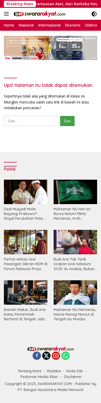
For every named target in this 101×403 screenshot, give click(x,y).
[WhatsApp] (65, 356)
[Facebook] (37, 356)
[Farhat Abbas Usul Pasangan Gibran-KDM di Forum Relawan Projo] (25, 242)
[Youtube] (56, 356)
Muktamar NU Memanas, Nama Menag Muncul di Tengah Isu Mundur (75, 314)
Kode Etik (75, 371)
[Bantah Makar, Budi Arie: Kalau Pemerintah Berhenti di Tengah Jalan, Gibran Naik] (25, 292)
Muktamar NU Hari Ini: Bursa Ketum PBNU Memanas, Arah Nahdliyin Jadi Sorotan (73, 214)
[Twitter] (46, 356)
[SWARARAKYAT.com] (38, 14)
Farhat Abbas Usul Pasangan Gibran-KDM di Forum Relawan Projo (25, 264)
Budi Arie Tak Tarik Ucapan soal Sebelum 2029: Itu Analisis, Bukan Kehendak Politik (74, 264)
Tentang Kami (29, 371)
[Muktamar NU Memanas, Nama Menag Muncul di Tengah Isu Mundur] (75, 292)
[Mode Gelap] (94, 14)
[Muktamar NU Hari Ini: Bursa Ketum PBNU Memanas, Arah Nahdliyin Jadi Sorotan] (75, 192)
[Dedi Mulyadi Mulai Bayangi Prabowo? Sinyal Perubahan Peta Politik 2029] (25, 192)
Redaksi (54, 371)
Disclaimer (73, 376)
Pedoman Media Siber (39, 376)
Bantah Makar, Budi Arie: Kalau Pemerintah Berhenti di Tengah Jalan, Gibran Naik (25, 314)
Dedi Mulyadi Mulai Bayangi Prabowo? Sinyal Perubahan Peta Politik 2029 (23, 214)
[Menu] (7, 13)
